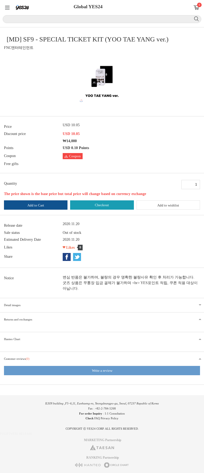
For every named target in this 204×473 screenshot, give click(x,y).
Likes (70, 248)
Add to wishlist (168, 205)
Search (196, 18)
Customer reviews (16, 358)
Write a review (102, 371)
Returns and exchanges (18, 319)
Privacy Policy (109, 418)
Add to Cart (35, 205)
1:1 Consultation (115, 413)
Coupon (75, 156)
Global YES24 (88, 6)
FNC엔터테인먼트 (18, 48)
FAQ (97, 418)
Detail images (12, 305)
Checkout (102, 205)
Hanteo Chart (12, 339)
